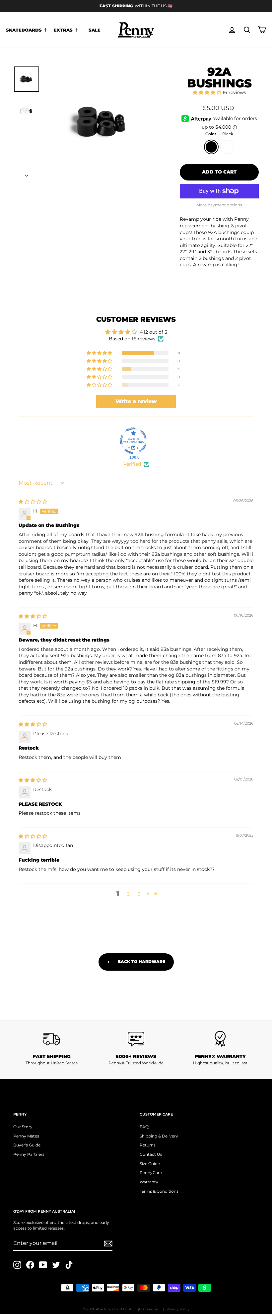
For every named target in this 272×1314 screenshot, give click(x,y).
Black (211, 147)
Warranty (149, 1181)
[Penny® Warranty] (220, 1039)
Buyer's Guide (26, 1144)
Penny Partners (28, 1154)
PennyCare (151, 1172)
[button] (208, 92)
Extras (64, 30)
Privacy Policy (178, 1309)
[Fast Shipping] (51, 1039)
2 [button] (128, 894)
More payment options (219, 204)
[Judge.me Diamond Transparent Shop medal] (133, 440)
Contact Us (151, 1154)
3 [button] (139, 894)
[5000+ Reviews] (136, 1039)
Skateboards (24, 30)
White (227, 147)
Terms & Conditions (159, 1191)
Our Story (23, 1126)
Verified (132, 464)
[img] (33, 502)
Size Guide (150, 1163)
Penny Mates (26, 1136)
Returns (148, 1144)
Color (219, 133)
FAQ (144, 1126)
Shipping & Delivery (159, 1136)
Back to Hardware (140, 961)
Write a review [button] (136, 401)
